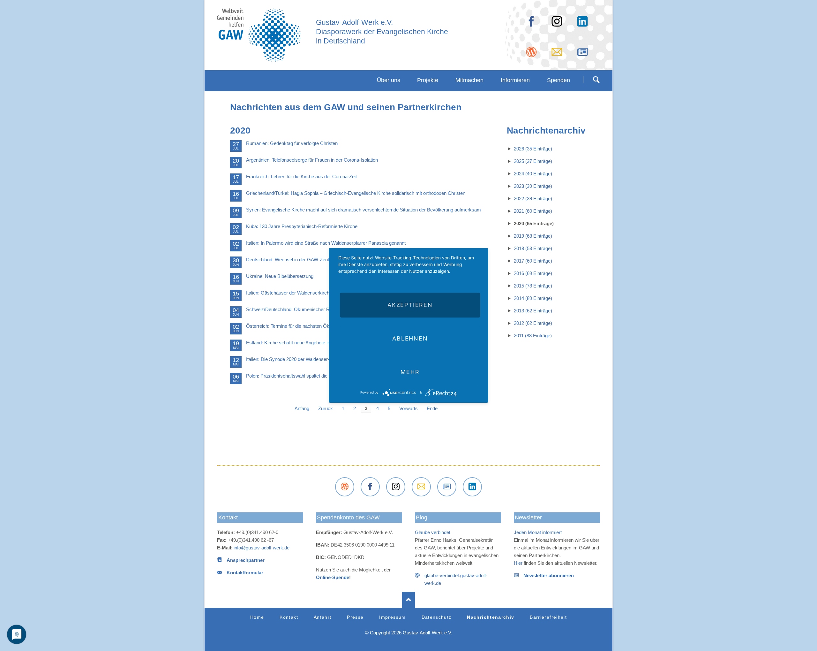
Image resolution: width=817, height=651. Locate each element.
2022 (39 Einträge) (533, 198)
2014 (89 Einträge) (533, 298)
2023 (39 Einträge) (533, 186)
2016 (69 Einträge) (533, 273)
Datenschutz (437, 617)
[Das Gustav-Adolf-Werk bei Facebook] (531, 24)
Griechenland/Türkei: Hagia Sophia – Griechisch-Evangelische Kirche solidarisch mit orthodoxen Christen (355, 193)
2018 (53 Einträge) (533, 248)
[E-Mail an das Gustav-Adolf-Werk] (556, 54)
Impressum (392, 617)
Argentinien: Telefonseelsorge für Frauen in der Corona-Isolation (312, 160)
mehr (410, 372)
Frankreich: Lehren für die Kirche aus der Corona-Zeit (301, 176)
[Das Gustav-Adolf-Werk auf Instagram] (556, 24)
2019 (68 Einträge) (533, 236)
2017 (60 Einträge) (533, 261)
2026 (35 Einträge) (533, 148)
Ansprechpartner (246, 560)
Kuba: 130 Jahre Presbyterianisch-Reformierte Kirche (301, 226)
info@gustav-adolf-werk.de (261, 547)
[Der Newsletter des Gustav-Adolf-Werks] (582, 54)
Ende (432, 408)
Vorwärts (408, 408)
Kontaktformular (245, 572)
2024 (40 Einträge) (533, 173)
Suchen (596, 79)
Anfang (302, 408)
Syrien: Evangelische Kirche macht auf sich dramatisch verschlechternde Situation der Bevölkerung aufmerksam (363, 209)
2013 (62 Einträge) (533, 310)
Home (257, 617)
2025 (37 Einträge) (533, 161)
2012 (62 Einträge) (533, 323)
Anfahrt (322, 617)
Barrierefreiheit (548, 617)
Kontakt (228, 517)
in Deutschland (340, 41)
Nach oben (408, 600)
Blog (421, 517)
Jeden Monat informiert (538, 532)
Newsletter (528, 517)
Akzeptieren (410, 305)
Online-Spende (332, 577)
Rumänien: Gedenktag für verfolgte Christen (292, 143)
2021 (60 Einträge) (533, 211)
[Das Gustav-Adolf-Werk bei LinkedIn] (472, 486)
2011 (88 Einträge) (533, 335)
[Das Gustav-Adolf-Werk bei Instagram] (395, 486)
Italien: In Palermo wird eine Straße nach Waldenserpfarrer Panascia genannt (326, 243)
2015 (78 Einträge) (533, 285)
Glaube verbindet (432, 532)
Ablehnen (410, 338)
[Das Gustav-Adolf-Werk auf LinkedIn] (582, 24)
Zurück (325, 408)
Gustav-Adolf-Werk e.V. (354, 23)
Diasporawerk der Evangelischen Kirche (382, 32)
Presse (355, 617)
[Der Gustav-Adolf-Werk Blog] (531, 54)
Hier (518, 563)
